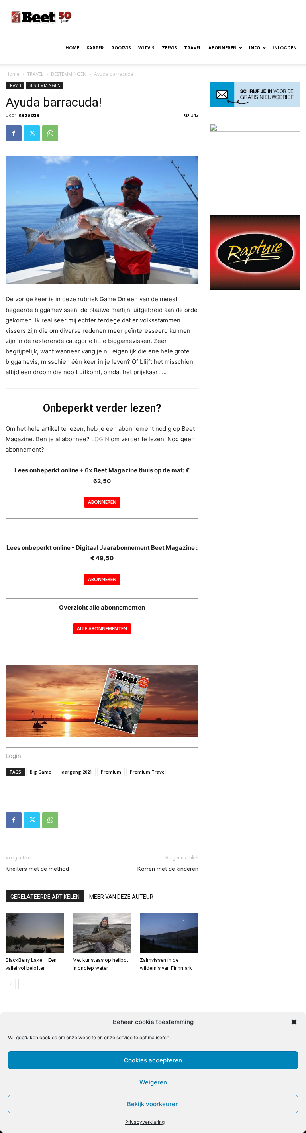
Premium (111, 772)
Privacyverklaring (145, 1122)
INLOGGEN (285, 48)
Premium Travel (148, 772)
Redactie (28, 115)
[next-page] (23, 984)
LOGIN (100, 439)
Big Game (40, 772)
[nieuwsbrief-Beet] (255, 104)
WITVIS (146, 48)
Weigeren (153, 1082)
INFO (254, 48)
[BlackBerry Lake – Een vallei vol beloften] (35, 933)
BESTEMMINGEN (68, 74)
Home (13, 74)
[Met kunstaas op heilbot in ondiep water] (102, 933)
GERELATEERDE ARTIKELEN (45, 897)
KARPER (95, 48)
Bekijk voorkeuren (153, 1104)
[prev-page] (11, 984)
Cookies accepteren (153, 1060)
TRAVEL (192, 48)
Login (13, 756)
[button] (294, 1022)
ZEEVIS (169, 48)
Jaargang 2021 (76, 772)
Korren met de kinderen (167, 868)
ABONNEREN (222, 48)
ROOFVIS (121, 48)
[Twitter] (32, 133)
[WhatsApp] (50, 133)
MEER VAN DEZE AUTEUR (121, 897)
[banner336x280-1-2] (255, 288)
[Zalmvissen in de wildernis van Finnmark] (169, 933)
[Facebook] (14, 133)
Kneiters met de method (37, 868)
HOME (72, 48)
